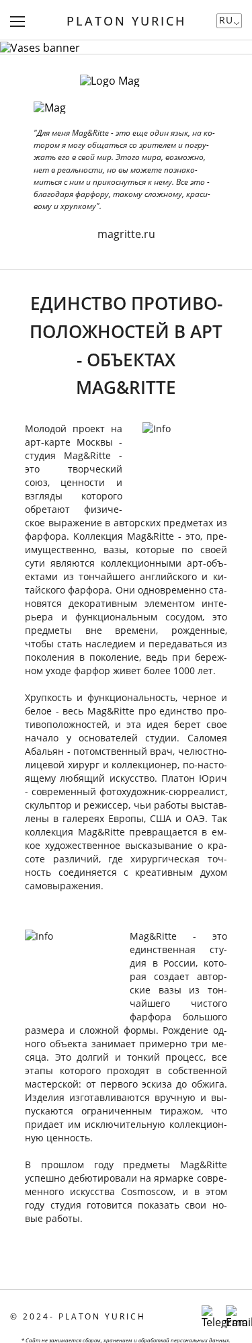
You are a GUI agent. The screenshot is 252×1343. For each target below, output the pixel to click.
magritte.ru (126, 234)
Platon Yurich (126, 21)
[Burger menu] (17, 20)
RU (226, 20)
